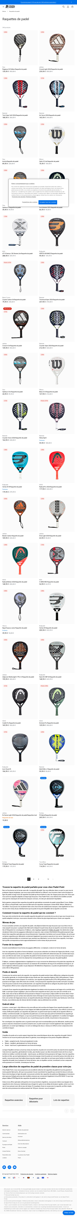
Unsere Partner (6, 1151)
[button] (3, 6)
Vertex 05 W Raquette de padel (12, 487)
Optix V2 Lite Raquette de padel (49, 161)
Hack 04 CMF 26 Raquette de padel (50, 677)
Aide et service (6, 1130)
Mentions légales (52, 1174)
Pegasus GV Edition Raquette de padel (14, 69)
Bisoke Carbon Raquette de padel (12, 536)
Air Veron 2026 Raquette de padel (49, 115)
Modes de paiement (23, 1130)
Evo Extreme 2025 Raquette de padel (50, 207)
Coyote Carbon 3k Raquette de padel (14, 299)
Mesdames (62, 1074)
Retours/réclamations (24, 1140)
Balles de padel (54, 930)
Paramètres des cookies (29, 202)
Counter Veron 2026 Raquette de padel (14, 438)
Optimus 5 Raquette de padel (11, 207)
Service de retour (6, 1137)
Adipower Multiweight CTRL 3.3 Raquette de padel (18, 677)
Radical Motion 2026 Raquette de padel (14, 582)
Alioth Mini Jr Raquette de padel (49, 769)
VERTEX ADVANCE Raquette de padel (51, 253)
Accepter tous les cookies (48, 202)
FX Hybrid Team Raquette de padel (13, 864)
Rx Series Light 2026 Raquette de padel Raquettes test (19, 815)
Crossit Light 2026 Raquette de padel (51, 69)
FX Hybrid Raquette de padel (48, 815)
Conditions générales (40, 1174)
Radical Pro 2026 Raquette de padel (50, 487)
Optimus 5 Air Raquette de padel (12, 392)
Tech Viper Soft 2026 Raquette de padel (15, 115)
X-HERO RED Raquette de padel (49, 582)
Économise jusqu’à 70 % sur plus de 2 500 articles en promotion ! (38, 2)
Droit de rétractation (23, 1143)
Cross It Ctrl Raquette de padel (12, 345)
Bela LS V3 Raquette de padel (48, 392)
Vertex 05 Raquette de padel (48, 628)
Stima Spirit (43, 438)
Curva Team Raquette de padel (49, 864)
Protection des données (27, 1174)
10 (48, 879)
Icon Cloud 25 (6, 769)
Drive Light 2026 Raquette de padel (50, 536)
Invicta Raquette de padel (10, 161)
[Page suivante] (53, 879)
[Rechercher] (63, 6)
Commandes (5, 1133)
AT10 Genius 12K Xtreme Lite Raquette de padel (17, 253)
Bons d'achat (21, 1151)
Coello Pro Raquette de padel (11, 723)
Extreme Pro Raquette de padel (49, 723)
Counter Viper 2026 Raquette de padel (51, 345)
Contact (4, 1141)
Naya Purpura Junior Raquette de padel (14, 628)
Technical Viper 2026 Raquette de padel (52, 299)
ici (37, 195)
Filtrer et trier (68, 1213)
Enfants (14, 1076)
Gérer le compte (22, 1147)
